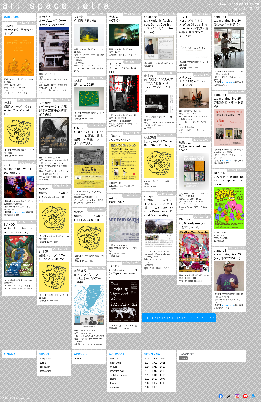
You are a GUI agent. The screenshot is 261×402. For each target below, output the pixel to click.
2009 (162, 379)
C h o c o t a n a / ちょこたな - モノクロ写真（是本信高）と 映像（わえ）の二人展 (88, 135)
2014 (147, 375)
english (240, 8)
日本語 (254, 8)
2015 (162, 371)
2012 (162, 375)
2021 (162, 363)
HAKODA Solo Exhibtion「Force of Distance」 (18, 228)
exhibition (114, 359)
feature (78, 359)
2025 (154, 359)
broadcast (114, 387)
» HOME (10, 353)
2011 (147, 379)
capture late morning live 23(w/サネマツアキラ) (227, 254)
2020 (147, 367)
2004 (154, 387)
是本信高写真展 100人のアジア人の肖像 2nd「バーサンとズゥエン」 (158, 83)
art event (114, 367)
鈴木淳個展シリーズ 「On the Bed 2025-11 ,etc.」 (158, 141)
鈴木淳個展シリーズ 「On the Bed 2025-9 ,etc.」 (88, 215)
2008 (147, 383)
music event (115, 363)
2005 (147, 387)
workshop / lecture (118, 375)
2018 (162, 367)
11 (197, 317)
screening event (117, 371)
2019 (154, 367)
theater (113, 383)
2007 (154, 383)
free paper (45, 367)
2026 (147, 359)
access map (45, 371)
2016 (154, 371)
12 (203, 317)
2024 (162, 359)
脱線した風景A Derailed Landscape (193, 146)
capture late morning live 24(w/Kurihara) (17, 169)
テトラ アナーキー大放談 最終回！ (123, 68)
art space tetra (228, 82)
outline (43, 363)
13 (209, 317)
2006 (162, 383)
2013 (154, 375)
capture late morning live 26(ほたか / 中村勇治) (227, 20)
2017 (147, 371)
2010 (154, 379)
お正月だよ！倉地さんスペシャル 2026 (192, 81)
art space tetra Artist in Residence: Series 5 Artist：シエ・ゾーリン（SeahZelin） (159, 24)
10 (190, 317)
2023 (147, 363)
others (113, 379)
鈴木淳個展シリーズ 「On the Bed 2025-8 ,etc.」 (53, 255)
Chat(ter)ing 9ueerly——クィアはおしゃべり (193, 223)
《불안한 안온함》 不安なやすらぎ (18, 29)
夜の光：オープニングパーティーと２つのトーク (52, 20)
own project (45, 359)
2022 (154, 363)
